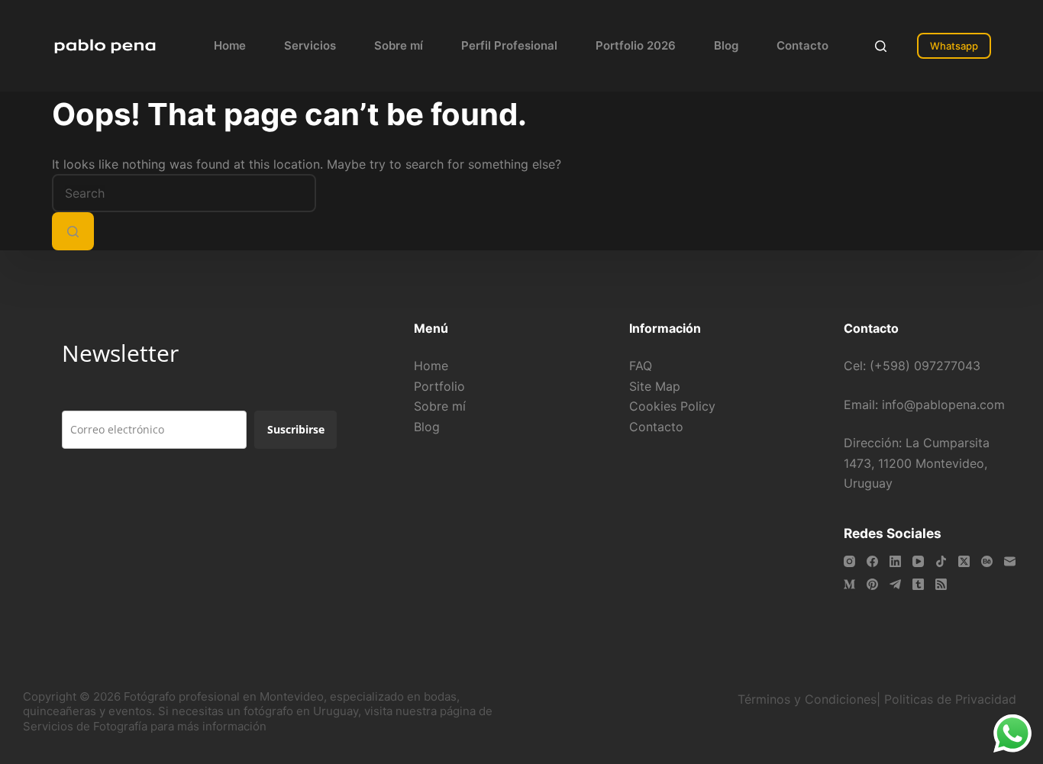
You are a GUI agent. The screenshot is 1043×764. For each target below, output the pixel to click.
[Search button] (73, 231)
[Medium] (849, 584)
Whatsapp (954, 46)
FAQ (640, 365)
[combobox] (184, 193)
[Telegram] (895, 584)
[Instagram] (849, 561)
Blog (726, 45)
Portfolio (439, 386)
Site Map (654, 386)
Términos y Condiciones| (809, 699)
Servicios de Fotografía (85, 726)
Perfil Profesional (509, 45)
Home (230, 45)
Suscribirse (296, 429)
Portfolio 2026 (636, 45)
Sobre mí (398, 45)
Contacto (802, 45)
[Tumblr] (918, 584)
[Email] (1010, 561)
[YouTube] (918, 561)
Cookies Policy (672, 406)
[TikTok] (941, 561)
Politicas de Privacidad (952, 699)
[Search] (880, 46)
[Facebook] (872, 561)
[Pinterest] (872, 584)
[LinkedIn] (895, 561)
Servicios (310, 45)
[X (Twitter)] (964, 561)
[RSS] (941, 584)
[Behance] (987, 561)
